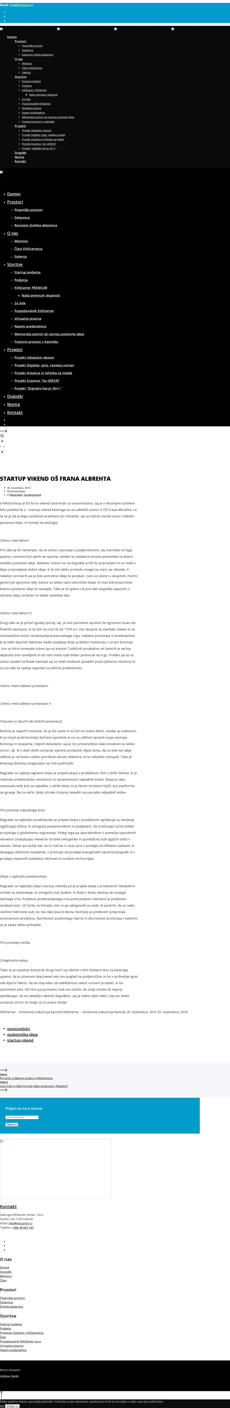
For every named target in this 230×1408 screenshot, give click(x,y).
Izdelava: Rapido (9, 1376)
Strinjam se (12, 1406)
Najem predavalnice (13, 1350)
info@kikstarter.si (21, 5)
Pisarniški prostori (12, 1298)
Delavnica (6, 1302)
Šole (3, 1337)
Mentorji (6, 1276)
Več (2, 1406)
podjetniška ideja (22, 1034)
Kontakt (8, 1206)
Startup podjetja (11, 1324)
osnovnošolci (18, 1028)
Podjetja (5, 1328)
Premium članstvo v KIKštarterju (21, 1333)
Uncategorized (32, 495)
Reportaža (16, 495)
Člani (3, 1280)
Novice (4, 1267)
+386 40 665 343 (23, 1228)
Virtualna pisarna (11, 1346)
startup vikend (20, 1040)
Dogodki (6, 1272)
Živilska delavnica (11, 1307)
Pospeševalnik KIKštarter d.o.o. (21, 1341)
